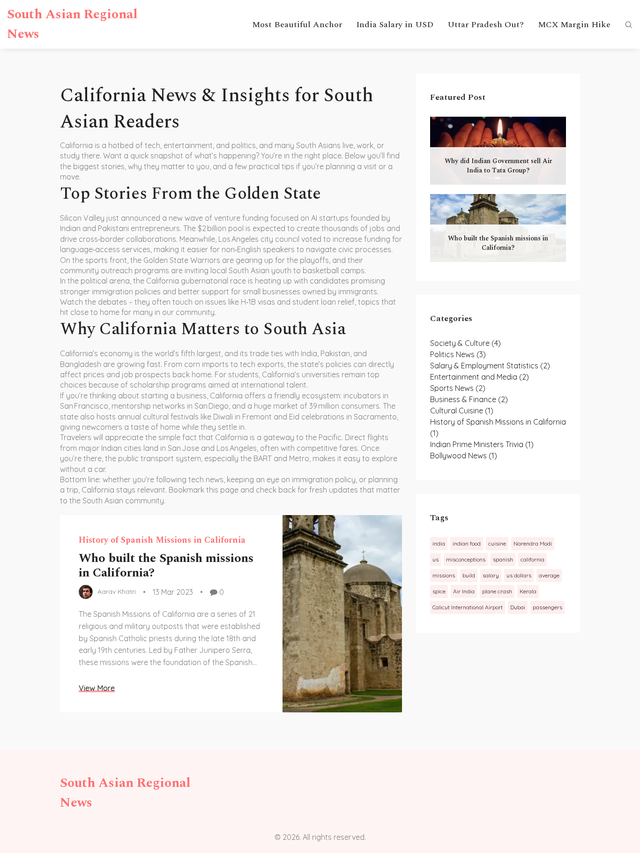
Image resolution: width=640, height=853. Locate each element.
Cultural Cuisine (461, 410)
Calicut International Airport (467, 607)
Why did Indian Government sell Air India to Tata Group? (498, 165)
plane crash (497, 591)
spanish (503, 559)
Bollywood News (463, 455)
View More (97, 688)
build (468, 575)
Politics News (458, 354)
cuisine (497, 543)
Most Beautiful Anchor (297, 24)
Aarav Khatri (116, 592)
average (549, 575)
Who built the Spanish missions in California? (166, 565)
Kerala (528, 591)
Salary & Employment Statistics (490, 365)
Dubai (517, 607)
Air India (464, 591)
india (438, 543)
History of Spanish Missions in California (162, 540)
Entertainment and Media (479, 377)
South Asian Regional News (72, 24)
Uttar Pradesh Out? (485, 24)
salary (491, 575)
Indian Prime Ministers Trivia (482, 444)
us (435, 559)
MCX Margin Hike (574, 24)
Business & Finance (469, 399)
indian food (467, 543)
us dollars (518, 575)
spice (439, 591)
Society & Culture (465, 343)
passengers (547, 607)
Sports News (457, 388)
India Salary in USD (394, 24)
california (532, 559)
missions (443, 575)
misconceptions (465, 559)
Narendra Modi (532, 543)
